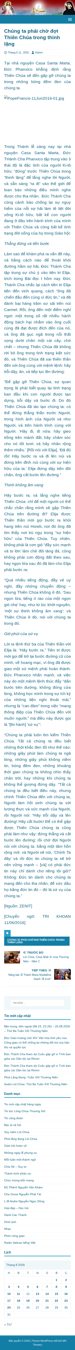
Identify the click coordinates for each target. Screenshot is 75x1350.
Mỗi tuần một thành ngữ (20, 1159)
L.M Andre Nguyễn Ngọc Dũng (24, 1201)
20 (37, 1300)
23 (66, 1300)
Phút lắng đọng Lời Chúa (20, 1139)
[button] (69, 19)
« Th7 (8, 1324)
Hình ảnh (10, 1222)
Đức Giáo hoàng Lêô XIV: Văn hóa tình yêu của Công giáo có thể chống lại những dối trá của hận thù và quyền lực (36, 1042)
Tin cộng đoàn (13, 1118)
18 (18, 1300)
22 (56, 1300)
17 (9, 1300)
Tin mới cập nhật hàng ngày (22, 1104)
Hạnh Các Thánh (15, 1215)
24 (9, 1307)
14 (47, 1294)
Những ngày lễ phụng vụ (20, 1152)
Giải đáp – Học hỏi (16, 1208)
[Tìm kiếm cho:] (38, 1002)
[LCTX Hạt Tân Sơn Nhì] (37, 12)
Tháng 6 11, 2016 (18, 52)
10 (9, 1294)
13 (37, 1294)
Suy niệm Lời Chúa (16, 1132)
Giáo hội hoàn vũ (15, 1145)
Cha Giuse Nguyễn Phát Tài (22, 1194)
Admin (39, 52)
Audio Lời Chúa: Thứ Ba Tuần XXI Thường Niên (35, 1084)
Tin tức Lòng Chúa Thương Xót (24, 1111)
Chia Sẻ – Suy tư (15, 1166)
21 (47, 1300)
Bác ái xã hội (12, 1125)
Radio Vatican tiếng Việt (19, 1242)
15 (56, 1294)
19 (28, 1300)
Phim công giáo (14, 1235)
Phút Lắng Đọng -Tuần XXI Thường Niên (31, 1077)
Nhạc (7, 1228)
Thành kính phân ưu (17, 1173)
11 (18, 1294)
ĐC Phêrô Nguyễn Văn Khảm (23, 1187)
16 (66, 1294)
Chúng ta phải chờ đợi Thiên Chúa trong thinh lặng (36, 941)
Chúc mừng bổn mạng (19, 1180)
